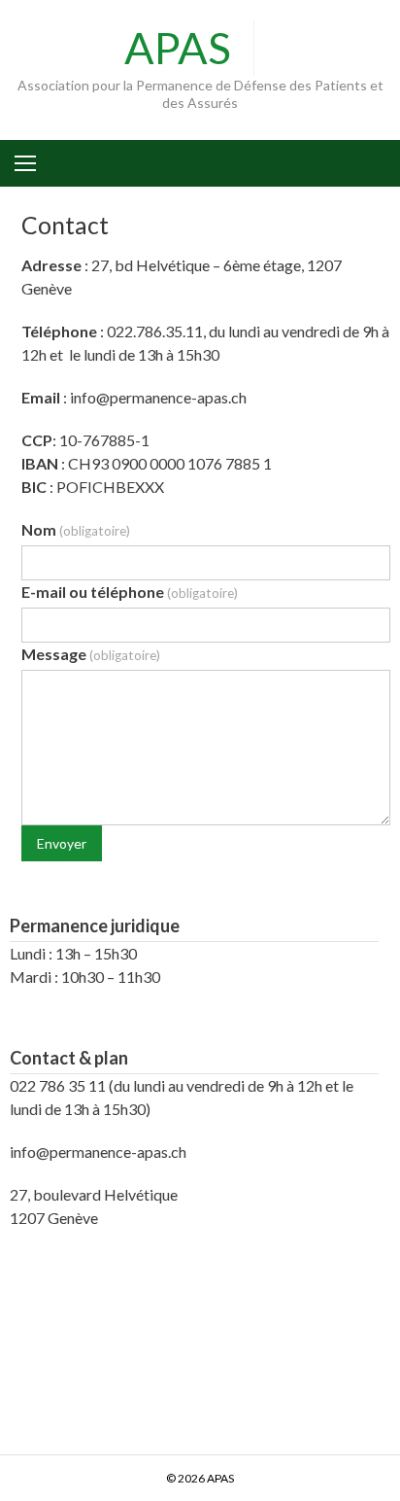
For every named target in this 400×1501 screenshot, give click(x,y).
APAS (177, 47)
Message (90, 654)
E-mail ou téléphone (129, 591)
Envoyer (61, 843)
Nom (75, 529)
